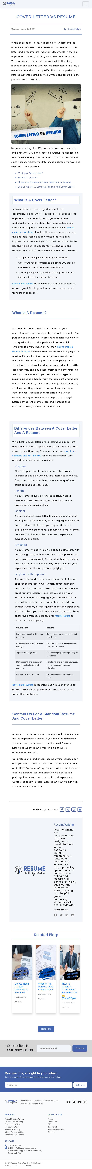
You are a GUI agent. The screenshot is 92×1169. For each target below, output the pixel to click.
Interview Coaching (12, 1129)
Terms (18, 1165)
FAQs (50, 1124)
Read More (46, 1029)
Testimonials (53, 1127)
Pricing (50, 1119)
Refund (28, 1165)
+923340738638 (14, 1145)
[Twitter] (61, 915)
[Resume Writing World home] (9, 4)
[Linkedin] (72, 915)
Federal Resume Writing (14, 1119)
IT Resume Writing (12, 1127)
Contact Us (52, 1122)
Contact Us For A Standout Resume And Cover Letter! (46, 187)
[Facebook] (68, 1102)
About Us (51, 1132)
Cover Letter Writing (22, 284)
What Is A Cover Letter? (30, 173)
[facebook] (55, 915)
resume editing (62, 616)
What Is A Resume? (28, 177)
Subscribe (80, 1048)
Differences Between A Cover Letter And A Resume (44, 182)
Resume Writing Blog (56, 1129)
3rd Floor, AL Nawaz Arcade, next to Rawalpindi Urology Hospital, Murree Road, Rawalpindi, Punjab (25, 1150)
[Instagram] (67, 915)
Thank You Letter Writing (14, 1135)
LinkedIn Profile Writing (14, 1122)
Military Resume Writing (14, 1132)
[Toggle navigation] (85, 3)
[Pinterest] (85, 1102)
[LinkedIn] (79, 1102)
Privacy (7, 1165)
